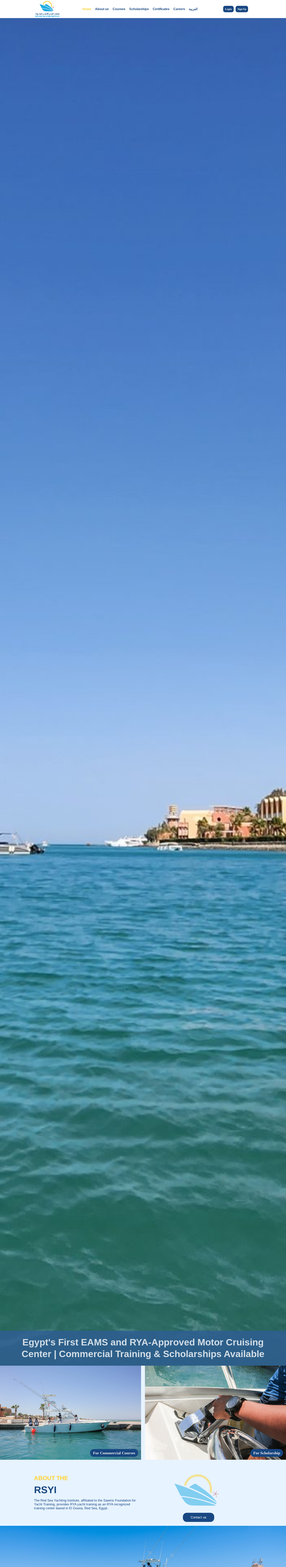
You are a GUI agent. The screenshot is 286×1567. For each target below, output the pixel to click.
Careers (179, 9)
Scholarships (139, 9)
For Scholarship (266, 1453)
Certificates (161, 9)
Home (86, 9)
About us (102, 9)
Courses (119, 9)
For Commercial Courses (114, 1453)
